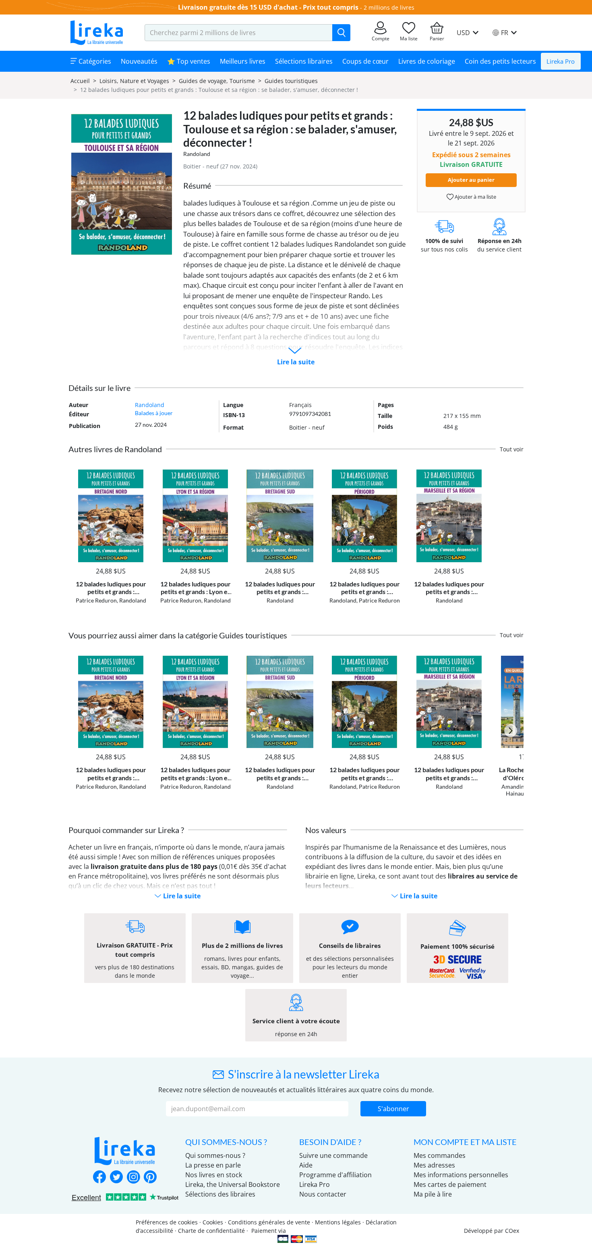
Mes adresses (434, 1165)
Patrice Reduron (96, 600)
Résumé (197, 185)
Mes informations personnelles (461, 1174)
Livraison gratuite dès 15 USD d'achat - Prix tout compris (268, 7)
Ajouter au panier (471, 179)
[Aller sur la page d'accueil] (96, 33)
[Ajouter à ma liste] (139, 474)
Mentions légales (338, 1222)
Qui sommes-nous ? (215, 1155)
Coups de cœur (365, 61)
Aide (306, 1165)
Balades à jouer (154, 412)
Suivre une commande (333, 1155)
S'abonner (393, 1108)
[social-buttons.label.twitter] (116, 1177)
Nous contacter (322, 1194)
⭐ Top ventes (188, 61)
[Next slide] (510, 730)
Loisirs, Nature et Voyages (134, 81)
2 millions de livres (389, 7)
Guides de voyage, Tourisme (217, 81)
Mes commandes (440, 1155)
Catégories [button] (94, 61)
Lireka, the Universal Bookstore (232, 1184)
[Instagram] (133, 1177)
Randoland (196, 153)
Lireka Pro (560, 61)
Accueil (80, 81)
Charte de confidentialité (211, 1230)
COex (512, 1230)
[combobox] (239, 32)
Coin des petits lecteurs (500, 61)
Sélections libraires (304, 61)
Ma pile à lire (433, 1194)
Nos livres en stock (213, 1174)
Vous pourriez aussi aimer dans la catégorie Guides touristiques (177, 635)
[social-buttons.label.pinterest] (150, 1177)
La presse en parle (213, 1165)
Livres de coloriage (426, 61)
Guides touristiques (291, 81)
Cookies (213, 1222)
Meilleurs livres (242, 61)
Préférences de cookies (167, 1222)
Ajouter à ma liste (474, 196)
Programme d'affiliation (335, 1174)
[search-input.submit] (341, 32)
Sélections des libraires (220, 1194)
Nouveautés (139, 61)
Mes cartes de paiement (450, 1184)
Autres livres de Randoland (115, 449)
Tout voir (512, 449)
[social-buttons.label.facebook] (99, 1177)
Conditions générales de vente (269, 1222)
